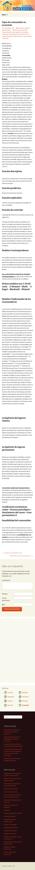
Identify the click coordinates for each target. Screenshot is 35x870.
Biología (25, 692)
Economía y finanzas (10, 816)
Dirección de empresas (10, 792)
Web (3, 604)
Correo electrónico (6, 599)
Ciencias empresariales (11, 789)
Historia (10, 701)
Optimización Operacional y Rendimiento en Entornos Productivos (12, 739)
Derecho (10, 705)
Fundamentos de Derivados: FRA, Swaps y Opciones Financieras (12, 732)
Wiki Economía (7, 866)
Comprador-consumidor (9, 34)
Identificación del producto (21, 555)
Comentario (6, 580)
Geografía (10, 697)
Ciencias (10, 692)
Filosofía (25, 701)
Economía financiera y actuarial (13, 813)
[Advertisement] (22, 53)
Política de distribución (12, 553)
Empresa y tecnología (10, 824)
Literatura (25, 697)
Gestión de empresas (10, 834)
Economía (25, 705)
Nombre (5, 594)
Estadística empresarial (11, 827)
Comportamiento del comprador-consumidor (15, 32)
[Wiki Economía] (17, 6)
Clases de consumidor (20, 30)
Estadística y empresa (10, 830)
